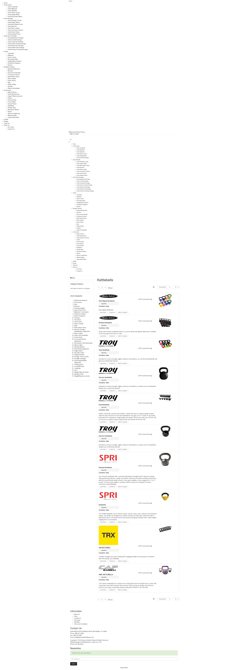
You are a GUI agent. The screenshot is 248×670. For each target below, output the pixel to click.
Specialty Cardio (79, 353)
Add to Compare (122, 312)
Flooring (76, 318)
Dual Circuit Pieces (80, 310)
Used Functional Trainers (15, 30)
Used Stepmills (12, 10)
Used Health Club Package (16, 47)
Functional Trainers (14, 74)
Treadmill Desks (79, 366)
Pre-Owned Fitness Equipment (80, 340)
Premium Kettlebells (105, 323)
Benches (10, 71)
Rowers (10, 65)
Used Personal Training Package (18, 49)
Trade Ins (7, 123)
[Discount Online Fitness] (77, 132)
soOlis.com (95, 642)
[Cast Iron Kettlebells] (165, 431)
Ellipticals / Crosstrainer (81, 312)
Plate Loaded (12, 78)
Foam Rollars (12, 102)
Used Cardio (8, 5)
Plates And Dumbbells (81, 335)
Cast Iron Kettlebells (105, 436)
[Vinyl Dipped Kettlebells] (165, 301)
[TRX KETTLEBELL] (165, 529)
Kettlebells (11, 105)
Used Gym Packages (10, 36)
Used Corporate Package (15, 41)
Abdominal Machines (80, 300)
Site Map (77, 622)
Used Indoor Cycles (14, 12)
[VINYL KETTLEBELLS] (165, 570)
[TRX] (108, 535)
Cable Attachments (13, 94)
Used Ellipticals (12, 9)
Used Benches (12, 26)
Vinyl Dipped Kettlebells (107, 301)
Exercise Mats (12, 100)
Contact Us (11, 129)
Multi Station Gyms (80, 327)
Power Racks (12, 80)
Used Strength (8, 18)
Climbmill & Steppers (14, 63)
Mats (75, 325)
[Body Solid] (108, 296)
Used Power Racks (13, 32)
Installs (6, 119)
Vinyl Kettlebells (104, 350)
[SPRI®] (108, 459)
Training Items (78, 364)
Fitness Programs (79, 316)
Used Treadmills (13, 7)
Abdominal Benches (14, 69)
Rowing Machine (79, 347)
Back (73, 278)
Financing (77, 620)
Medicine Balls (12, 115)
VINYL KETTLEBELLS (106, 574)
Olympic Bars (12, 107)
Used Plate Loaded (13, 28)
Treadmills (11, 53)
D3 (100, 642)
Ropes (10, 111)
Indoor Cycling (78, 324)
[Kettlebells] (165, 496)
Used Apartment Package (15, 38)
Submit (73, 664)
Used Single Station (14, 22)
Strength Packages (80, 358)
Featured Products (80, 314)
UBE (75, 370)
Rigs (9, 82)
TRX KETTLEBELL (105, 548)
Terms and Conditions (80, 624)
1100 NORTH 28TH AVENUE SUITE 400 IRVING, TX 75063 (88, 631)
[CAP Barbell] (108, 568)
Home (6, 3)
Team (76, 616)
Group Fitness (12, 104)
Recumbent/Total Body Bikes (83, 343)
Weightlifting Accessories (82, 376)
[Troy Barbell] (108, 343)
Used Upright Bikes (13, 14)
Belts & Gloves (12, 92)
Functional (77, 320)
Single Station (12, 84)
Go (70, 139)
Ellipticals (10, 55)
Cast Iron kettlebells (105, 377)
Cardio (6, 51)
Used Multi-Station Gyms (15, 24)
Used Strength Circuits (15, 20)
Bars (75, 304)
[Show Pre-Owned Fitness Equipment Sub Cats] (82, 341)
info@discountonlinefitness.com (84, 637)
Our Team (11, 127)
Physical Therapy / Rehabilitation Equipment (82, 330)
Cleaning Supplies (79, 308)
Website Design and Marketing (79, 642)
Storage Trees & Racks (81, 357)
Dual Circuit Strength (14, 73)
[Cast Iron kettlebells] (164, 373)
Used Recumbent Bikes (15, 16)
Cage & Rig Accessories (15, 96)
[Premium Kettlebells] (165, 322)
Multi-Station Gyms (13, 76)
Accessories (7, 90)
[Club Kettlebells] (165, 397)
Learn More (103, 312)
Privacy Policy (124, 667)
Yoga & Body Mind (13, 117)
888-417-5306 (79, 633)
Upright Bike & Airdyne (14, 61)
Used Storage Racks (14, 34)
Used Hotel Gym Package (16, 45)
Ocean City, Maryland (76, 644)
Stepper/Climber (79, 355)
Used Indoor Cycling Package (17, 43)
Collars (10, 98)
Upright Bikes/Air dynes (81, 372)
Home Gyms (78, 322)
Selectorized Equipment (81, 349)
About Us (6, 125)
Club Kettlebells (104, 405)
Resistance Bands (13, 109)
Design (6, 121)
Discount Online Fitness (88, 640)
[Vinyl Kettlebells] (165, 344)
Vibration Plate (78, 374)
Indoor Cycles (12, 57)
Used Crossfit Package (15, 40)
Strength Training (9, 67)
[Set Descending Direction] (154, 287)
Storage (10, 86)
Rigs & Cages (78, 345)
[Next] (110, 287)
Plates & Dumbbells (14, 88)
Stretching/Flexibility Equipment (80, 361)
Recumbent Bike (13, 59)
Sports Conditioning (14, 113)
